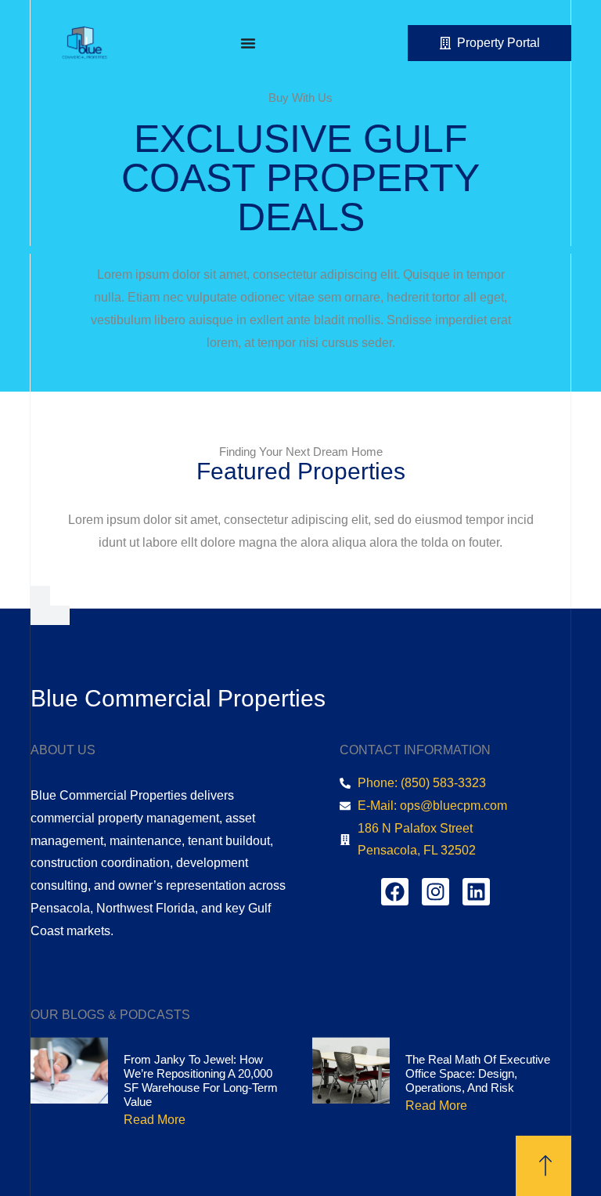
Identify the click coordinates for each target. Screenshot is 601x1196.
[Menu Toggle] (248, 43)
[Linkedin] (476, 891)
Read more (154, 1119)
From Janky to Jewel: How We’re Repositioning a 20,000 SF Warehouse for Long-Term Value (201, 1080)
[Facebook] (394, 891)
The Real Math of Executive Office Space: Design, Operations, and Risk (477, 1073)
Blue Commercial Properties (178, 698)
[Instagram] (435, 891)
